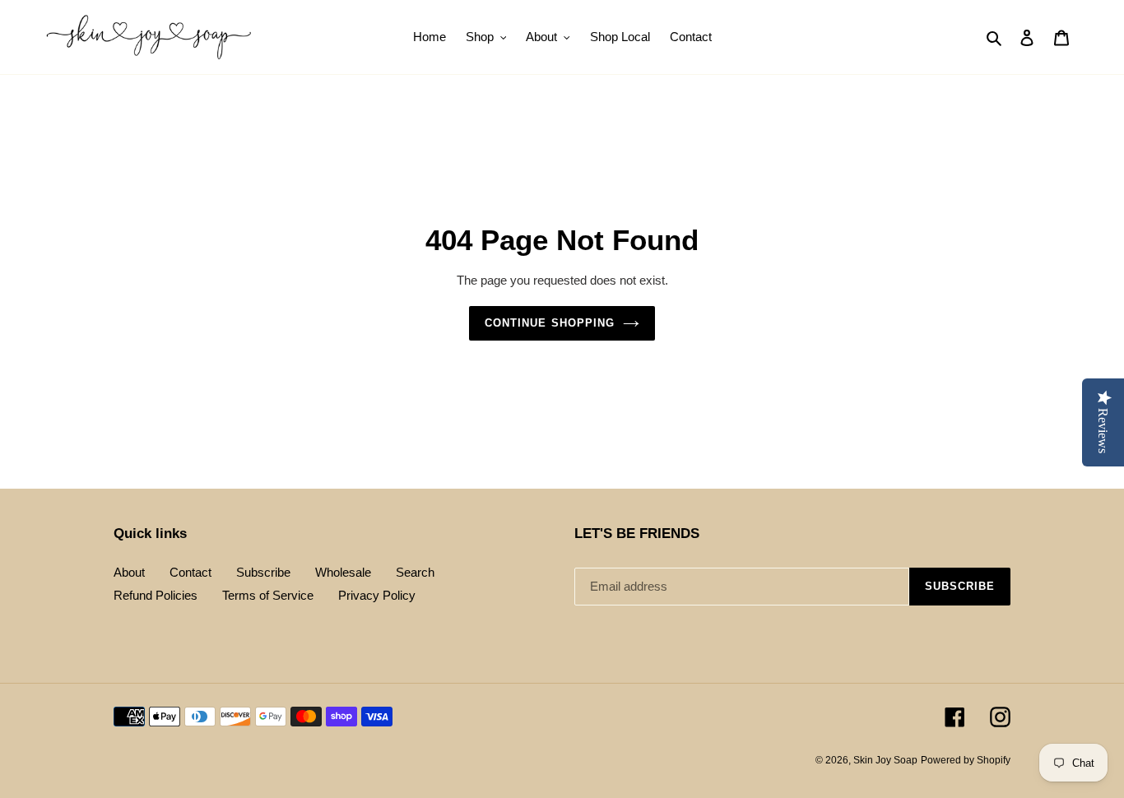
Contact (190, 572)
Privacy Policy (377, 595)
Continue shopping (550, 323)
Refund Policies (155, 595)
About (129, 572)
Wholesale (343, 572)
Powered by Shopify (965, 760)
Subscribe (263, 572)
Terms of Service (268, 595)
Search (415, 572)
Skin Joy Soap (885, 760)
